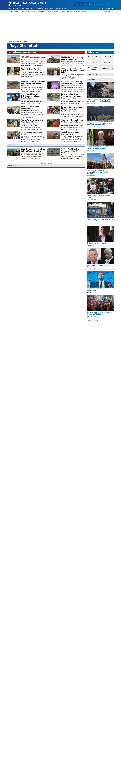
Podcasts (42, 11)
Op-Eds (10, 11)
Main (9, 8)
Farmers (94, 62)
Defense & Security (60, 8)
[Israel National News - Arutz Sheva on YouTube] (109, 8)
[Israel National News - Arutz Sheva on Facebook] (102, 8)
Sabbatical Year (107, 68)
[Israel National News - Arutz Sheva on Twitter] (99, 8)
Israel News (29, 8)
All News (15, 8)
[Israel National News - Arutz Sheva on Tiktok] (112, 8)
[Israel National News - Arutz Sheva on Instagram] (105, 8)
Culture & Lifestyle (31, 11)
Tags (20, 41)
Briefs (22, 8)
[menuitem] (9, 8)
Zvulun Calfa (107, 57)
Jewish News (49, 8)
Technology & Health (53, 11)
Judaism (16, 11)
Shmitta (107, 62)
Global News (39, 8)
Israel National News (12, 41)
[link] (100, 101)
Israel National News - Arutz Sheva (22, 5)
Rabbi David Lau (94, 57)
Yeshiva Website (67, 11)
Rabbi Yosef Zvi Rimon (93, 68)
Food (22, 11)
